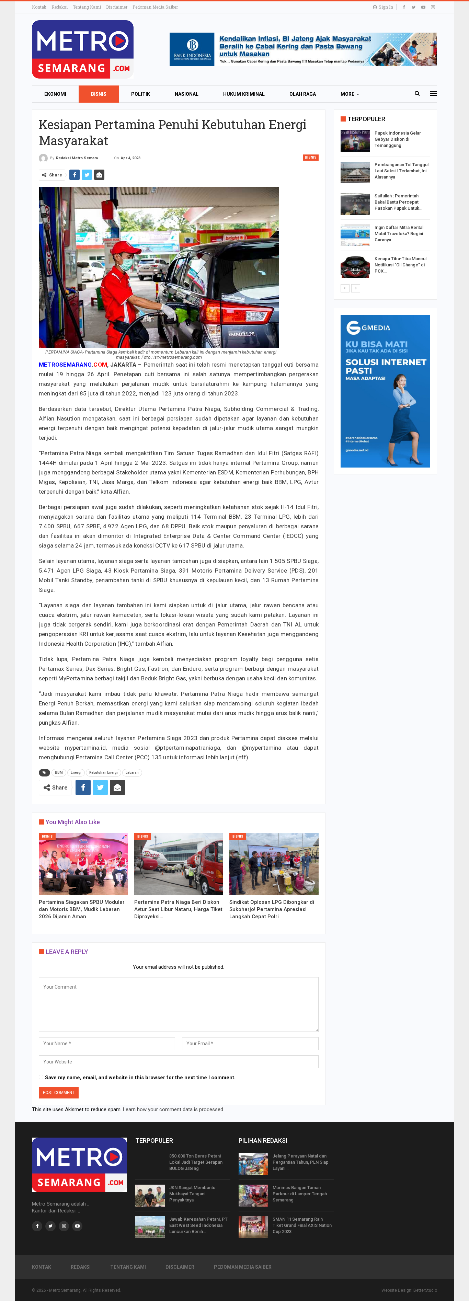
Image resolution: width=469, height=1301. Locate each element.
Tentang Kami (87, 7)
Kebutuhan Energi (103, 772)
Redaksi (60, 7)
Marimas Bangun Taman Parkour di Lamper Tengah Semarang (300, 1193)
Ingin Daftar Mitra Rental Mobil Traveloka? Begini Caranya (399, 233)
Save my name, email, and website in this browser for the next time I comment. (140, 1077)
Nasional (186, 94)
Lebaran (132, 772)
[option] (385, 205)
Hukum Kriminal (244, 94)
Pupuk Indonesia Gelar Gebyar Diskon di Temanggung (398, 139)
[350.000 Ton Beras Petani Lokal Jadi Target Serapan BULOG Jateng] (150, 1164)
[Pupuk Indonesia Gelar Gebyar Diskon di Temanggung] (355, 141)
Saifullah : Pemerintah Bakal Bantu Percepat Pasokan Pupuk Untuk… (398, 202)
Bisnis (98, 94)
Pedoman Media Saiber (155, 7)
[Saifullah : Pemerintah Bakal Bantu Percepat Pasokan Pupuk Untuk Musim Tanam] (355, 204)
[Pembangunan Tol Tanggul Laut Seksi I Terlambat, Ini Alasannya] (355, 173)
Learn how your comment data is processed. (173, 1109)
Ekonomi (55, 94)
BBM (59, 772)
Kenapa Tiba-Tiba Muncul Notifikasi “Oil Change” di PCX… (400, 265)
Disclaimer (116, 7)
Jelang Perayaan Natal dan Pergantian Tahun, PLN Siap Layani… (301, 1162)
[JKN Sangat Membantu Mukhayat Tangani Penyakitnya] (150, 1196)
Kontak (39, 7)
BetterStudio (425, 1290)
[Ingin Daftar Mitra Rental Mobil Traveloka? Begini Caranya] (355, 235)
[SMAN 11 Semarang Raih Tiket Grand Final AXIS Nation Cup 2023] (253, 1227)
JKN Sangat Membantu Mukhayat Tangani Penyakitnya (192, 1193)
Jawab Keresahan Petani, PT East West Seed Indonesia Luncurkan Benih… (198, 1225)
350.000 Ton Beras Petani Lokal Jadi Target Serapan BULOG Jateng (195, 1162)
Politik (140, 94)
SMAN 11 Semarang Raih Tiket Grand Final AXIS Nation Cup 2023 (302, 1225)
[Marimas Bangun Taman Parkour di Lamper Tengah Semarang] (253, 1196)
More (347, 94)
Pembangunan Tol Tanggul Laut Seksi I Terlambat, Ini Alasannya (401, 171)
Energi (76, 772)
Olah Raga (302, 94)
